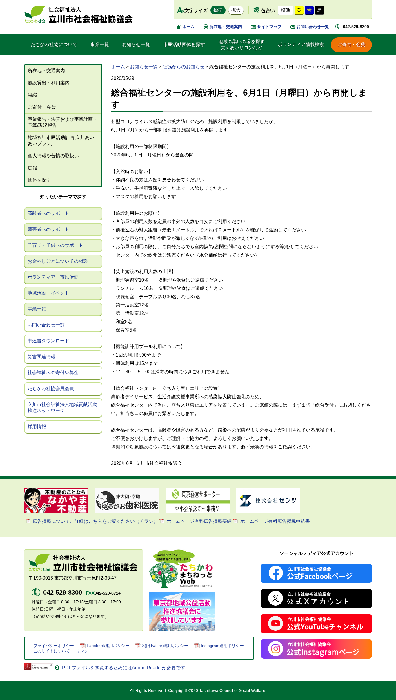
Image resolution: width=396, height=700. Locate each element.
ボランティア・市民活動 (53, 277)
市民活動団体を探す (184, 44)
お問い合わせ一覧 (313, 26)
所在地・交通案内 (226, 26)
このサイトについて (51, 650)
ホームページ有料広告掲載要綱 (199, 521)
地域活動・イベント (48, 292)
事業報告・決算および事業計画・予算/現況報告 (62, 122)
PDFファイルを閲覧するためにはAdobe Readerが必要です (123, 667)
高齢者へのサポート (48, 213)
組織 (32, 94)
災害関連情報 (41, 356)
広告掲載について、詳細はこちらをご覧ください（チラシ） (95, 521)
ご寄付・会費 (351, 44)
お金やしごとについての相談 (58, 261)
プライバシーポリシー (53, 645)
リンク (82, 650)
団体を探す (39, 180)
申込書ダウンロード (48, 340)
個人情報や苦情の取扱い (53, 155)
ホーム (188, 26)
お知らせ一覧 (136, 44)
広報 (32, 167)
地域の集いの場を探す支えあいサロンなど (241, 44)
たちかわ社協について (54, 44)
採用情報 (37, 426)
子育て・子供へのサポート (55, 245)
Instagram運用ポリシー (222, 645)
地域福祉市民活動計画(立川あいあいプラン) (61, 140)
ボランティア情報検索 (301, 44)
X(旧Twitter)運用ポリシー (165, 645)
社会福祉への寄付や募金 (53, 372)
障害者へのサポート (48, 229)
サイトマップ (269, 26)
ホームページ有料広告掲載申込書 (275, 521)
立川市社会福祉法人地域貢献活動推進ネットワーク (62, 407)
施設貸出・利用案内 (49, 82)
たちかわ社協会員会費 (51, 388)
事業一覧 (99, 44)
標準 (218, 10)
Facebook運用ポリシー (108, 645)
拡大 (236, 10)
